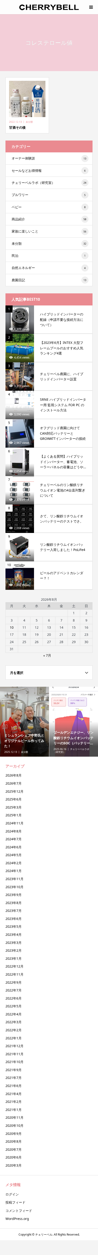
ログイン (12, 1194)
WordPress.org (17, 1218)
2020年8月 (13, 1141)
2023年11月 (14, 879)
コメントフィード (18, 1210)
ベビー (49, 207)
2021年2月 (13, 1101)
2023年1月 (13, 958)
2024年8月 (13, 831)
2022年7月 (13, 990)
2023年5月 (13, 926)
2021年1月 (13, 1109)
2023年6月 (13, 918)
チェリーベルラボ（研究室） (49, 182)
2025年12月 (14, 791)
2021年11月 (14, 1054)
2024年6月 (13, 847)
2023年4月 (13, 934)
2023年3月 (13, 942)
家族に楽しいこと (49, 231)
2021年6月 (13, 1085)
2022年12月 (14, 966)
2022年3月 (13, 1022)
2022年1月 (13, 1038)
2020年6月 (13, 1157)
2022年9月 (13, 982)
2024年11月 (14, 823)
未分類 (49, 243)
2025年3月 (13, 807)
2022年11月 (14, 974)
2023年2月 (13, 950)
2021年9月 (13, 1070)
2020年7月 (13, 1149)
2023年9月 (13, 894)
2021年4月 (13, 1093)
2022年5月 (13, 1006)
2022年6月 (13, 998)
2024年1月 (13, 870)
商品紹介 (49, 219)
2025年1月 (13, 815)
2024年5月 (13, 855)
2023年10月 (14, 887)
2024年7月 (13, 839)
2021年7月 (13, 1077)
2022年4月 (13, 1014)
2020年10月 (14, 1125)
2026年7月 (13, 783)
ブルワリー (49, 194)
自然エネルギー (49, 267)
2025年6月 (13, 799)
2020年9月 (13, 1133)
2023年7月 (13, 910)
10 (12, 627)
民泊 (49, 255)
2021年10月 (14, 1061)
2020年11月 (14, 1117)
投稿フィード (15, 1202)
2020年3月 (13, 1165)
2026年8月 (13, 775)
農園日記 (49, 280)
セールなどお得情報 (49, 170)
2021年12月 (14, 1046)
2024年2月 (13, 863)
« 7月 (47, 655)
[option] (24, 722)
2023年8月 (13, 902)
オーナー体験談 (49, 158)
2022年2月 (13, 1030)
